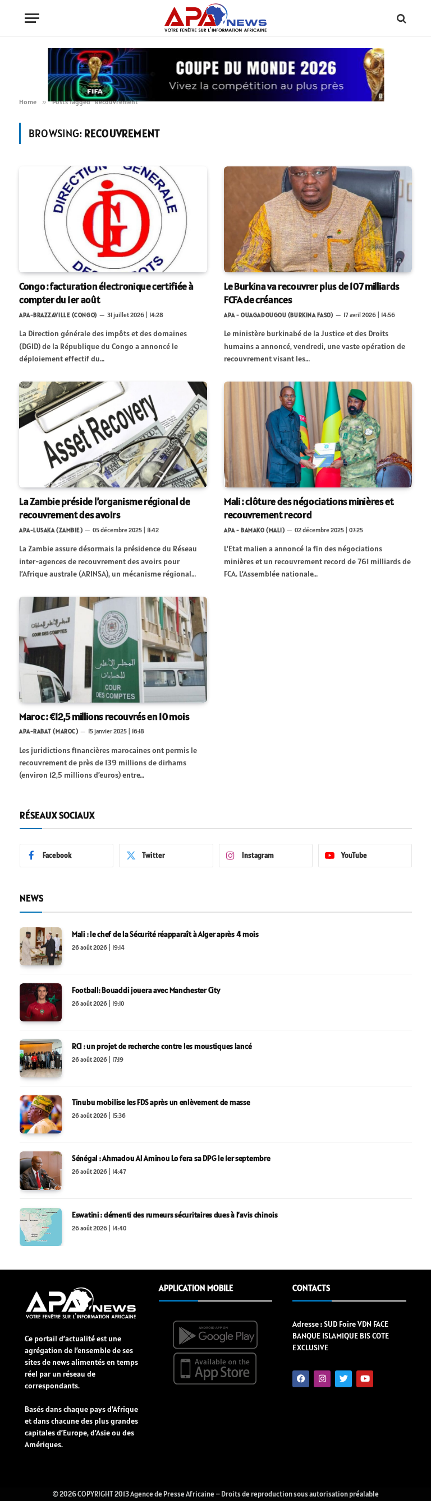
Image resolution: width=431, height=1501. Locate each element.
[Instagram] (322, 1378)
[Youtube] (364, 1378)
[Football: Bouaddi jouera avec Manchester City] (41, 1002)
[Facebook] (300, 1378)
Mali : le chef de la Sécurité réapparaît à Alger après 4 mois (165, 934)
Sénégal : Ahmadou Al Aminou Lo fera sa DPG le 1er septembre (171, 1158)
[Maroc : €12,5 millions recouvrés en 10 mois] (113, 649)
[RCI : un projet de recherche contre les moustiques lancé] (41, 1058)
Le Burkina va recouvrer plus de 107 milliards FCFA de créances (312, 293)
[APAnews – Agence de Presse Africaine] (215, 18)
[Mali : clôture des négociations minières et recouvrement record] (318, 434)
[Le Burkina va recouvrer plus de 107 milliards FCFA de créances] (318, 219)
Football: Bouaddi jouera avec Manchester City (146, 990)
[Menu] (32, 18)
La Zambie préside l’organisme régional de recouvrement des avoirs (104, 508)
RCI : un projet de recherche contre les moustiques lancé (161, 1046)
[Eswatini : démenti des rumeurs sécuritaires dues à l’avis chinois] (41, 1227)
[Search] (400, 18)
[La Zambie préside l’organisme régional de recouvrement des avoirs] (113, 434)
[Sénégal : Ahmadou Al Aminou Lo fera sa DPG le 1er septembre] (41, 1170)
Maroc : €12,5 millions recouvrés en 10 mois (104, 716)
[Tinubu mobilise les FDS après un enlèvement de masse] (41, 1114)
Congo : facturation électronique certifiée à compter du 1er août (106, 293)
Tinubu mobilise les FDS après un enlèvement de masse (161, 1102)
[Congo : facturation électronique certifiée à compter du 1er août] (113, 219)
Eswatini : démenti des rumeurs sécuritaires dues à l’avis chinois (175, 1215)
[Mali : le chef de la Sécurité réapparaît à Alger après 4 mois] (41, 946)
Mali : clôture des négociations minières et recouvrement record (309, 508)
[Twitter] (343, 1378)
